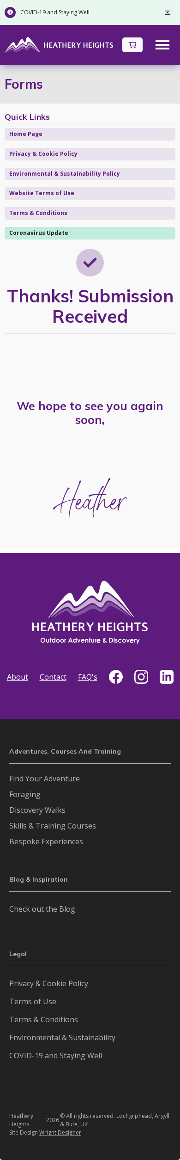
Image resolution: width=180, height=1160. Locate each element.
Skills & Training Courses (52, 826)
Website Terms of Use (41, 193)
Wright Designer (60, 1132)
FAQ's (87, 677)
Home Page (25, 134)
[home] (59, 44)
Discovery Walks (37, 810)
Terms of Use (32, 1001)
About (17, 677)
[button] (132, 44)
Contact (53, 677)
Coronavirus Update (38, 233)
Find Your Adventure (44, 778)
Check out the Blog (42, 909)
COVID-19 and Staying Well (55, 1055)
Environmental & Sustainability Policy (64, 174)
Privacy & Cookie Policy (43, 154)
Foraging (25, 794)
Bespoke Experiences (46, 841)
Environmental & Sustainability (62, 1037)
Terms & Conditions (38, 213)
